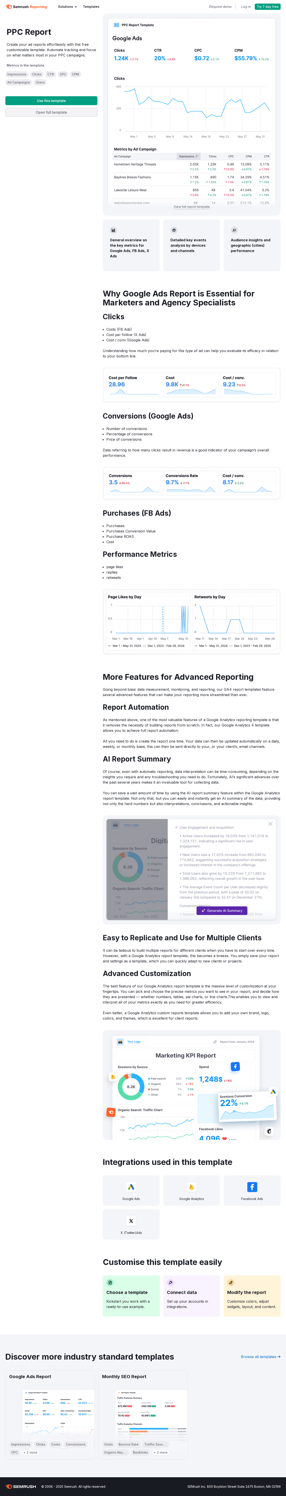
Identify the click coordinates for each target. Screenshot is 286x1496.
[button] (16, 74)
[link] (91, 6)
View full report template (192, 207)
